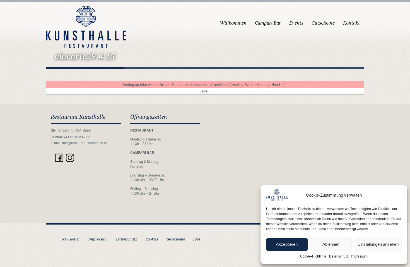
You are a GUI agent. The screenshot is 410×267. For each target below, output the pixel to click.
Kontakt (351, 23)
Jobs (196, 239)
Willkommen (233, 23)
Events (296, 23)
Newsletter (71, 239)
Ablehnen (330, 244)
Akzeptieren (287, 244)
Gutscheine (323, 23)
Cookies (152, 239)
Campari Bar (268, 23)
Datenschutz (338, 256)
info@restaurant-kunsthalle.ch (85, 142)
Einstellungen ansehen (378, 244)
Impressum (359, 256)
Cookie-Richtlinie (313, 256)
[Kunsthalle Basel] (86, 26)
